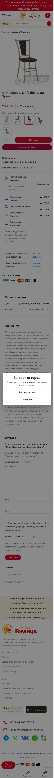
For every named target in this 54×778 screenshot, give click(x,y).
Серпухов (27, 399)
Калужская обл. (27, 392)
